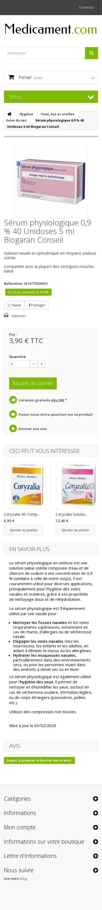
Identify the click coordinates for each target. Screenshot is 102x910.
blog (23, 878)
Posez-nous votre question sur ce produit (56, 414)
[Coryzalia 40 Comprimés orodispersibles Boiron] (27, 485)
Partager (37, 305)
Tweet (15, 305)
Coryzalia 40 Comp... (22, 514)
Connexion (86, 7)
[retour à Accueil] (9, 114)
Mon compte (20, 827)
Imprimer (19, 315)
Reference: (13, 283)
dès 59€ (57, 400)
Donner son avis (33, 428)
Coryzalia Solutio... (71, 514)
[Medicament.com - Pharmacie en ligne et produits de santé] (51, 26)
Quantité (17, 356)
